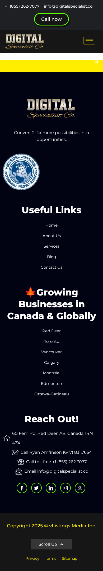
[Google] (80, 488)
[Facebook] (22, 488)
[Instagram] (65, 488)
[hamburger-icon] (89, 40)
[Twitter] (36, 488)
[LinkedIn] (51, 488)
